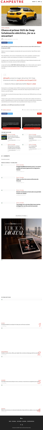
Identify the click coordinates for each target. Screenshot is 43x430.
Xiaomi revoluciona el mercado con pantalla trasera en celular (28, 192)
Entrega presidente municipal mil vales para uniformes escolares (15, 324)
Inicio (10, 421)
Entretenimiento (4, 351)
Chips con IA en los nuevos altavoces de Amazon (27, 180)
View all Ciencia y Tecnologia (21, 215)
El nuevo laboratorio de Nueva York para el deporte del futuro (14, 137)
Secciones (19, 421)
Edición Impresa (30, 421)
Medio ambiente (35, 109)
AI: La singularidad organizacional (33, 146)
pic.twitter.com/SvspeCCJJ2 (26, 80)
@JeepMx (6, 78)
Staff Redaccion (12, 140)
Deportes (3, 408)
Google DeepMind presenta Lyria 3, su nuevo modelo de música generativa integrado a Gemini (28, 168)
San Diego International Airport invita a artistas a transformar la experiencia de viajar (20, 381)
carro (25, 109)
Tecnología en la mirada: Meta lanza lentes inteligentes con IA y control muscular (28, 205)
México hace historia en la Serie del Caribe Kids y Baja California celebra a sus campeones (20, 410)
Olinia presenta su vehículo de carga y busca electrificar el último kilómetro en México (14, 147)
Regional (14, 421)
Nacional (24, 421)
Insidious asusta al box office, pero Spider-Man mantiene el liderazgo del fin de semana (20, 353)
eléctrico (28, 109)
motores (40, 109)
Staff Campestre (8, 39)
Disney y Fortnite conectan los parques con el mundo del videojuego (35, 137)
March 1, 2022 (31, 84)
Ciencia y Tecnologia (5, 27)
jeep (31, 109)
